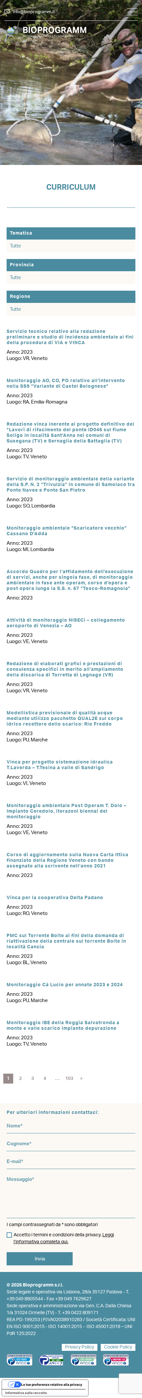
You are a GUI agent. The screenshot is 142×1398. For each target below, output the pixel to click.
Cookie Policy (118, 1347)
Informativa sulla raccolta (26, 1393)
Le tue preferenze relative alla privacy (51, 1384)
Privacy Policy (79, 1347)
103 (69, 1079)
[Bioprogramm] (71, 34)
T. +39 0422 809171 (78, 1313)
